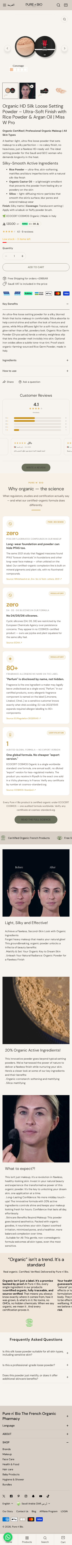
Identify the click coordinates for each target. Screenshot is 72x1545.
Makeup (7, 1454)
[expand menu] (5, 5)
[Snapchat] (33, 1496)
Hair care (8, 1469)
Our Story (8, 1511)
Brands (7, 1449)
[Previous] (7, 48)
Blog (34, 1511)
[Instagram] (26, 1496)
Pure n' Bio (17, 1526)
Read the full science (36, 819)
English (6, 1503)
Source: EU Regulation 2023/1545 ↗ (23, 718)
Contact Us (22, 1511)
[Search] (58, 5)
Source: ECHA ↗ (14, 642)
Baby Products (11, 1474)
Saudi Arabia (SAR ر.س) (34, 1503)
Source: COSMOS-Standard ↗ (21, 790)
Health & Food (11, 1464)
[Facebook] (11, 1496)
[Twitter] (4, 1496)
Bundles (7, 1484)
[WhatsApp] (7, 1537)
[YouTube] (40, 1496)
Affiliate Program (48, 1511)
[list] (36, 47)
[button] (65, 5)
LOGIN (64, 1511)
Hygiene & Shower (13, 1479)
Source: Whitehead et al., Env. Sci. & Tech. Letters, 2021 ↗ (34, 579)
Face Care (8, 1459)
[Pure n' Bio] (34, 5)
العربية (11, 5)
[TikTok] (48, 1496)
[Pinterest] (18, 1496)
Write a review (36, 467)
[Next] (64, 48)
